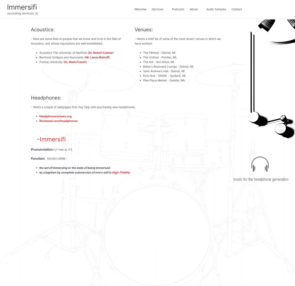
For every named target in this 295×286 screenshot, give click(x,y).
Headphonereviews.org (55, 116)
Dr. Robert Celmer (101, 52)
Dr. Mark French (75, 62)
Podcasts (178, 9)
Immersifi (22, 7)
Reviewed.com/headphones (58, 121)
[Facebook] (255, 8)
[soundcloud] (279, 8)
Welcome (140, 9)
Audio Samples (216, 9)
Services (157, 9)
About (194, 9)
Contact (237, 9)
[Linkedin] (267, 8)
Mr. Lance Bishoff (97, 57)
